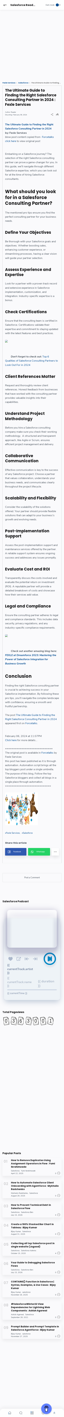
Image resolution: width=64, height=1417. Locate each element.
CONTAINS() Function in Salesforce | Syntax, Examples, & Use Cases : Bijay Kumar (33, 1285)
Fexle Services (13, 833)
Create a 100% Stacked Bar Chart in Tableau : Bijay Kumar (32, 1226)
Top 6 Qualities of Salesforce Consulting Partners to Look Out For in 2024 (31, 361)
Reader (13, 112)
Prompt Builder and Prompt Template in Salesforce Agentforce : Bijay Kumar (35, 1328)
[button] (5, 5)
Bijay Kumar (16, 1231)
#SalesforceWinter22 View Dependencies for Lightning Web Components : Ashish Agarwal (30, 1307)
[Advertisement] (32, 43)
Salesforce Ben (27, 1212)
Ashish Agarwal (17, 1314)
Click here (11, 740)
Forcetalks (48, 137)
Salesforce (28, 833)
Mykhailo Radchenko (19, 1193)
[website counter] (32, 1020)
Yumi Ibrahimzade (28, 1171)
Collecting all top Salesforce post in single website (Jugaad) (32, 1245)
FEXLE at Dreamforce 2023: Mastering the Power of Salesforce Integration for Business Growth (30, 659)
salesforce (26, 1292)
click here (10, 141)
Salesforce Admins (28, 1250)
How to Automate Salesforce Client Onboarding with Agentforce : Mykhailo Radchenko (35, 1186)
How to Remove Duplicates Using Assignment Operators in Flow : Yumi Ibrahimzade (33, 1163)
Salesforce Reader (23, 5)
